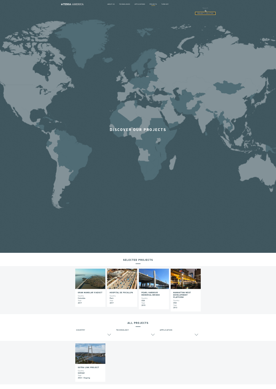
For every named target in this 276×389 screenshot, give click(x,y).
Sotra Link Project (88, 367)
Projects (153, 4)
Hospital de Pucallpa (121, 293)
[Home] (72, 4)
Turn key (165, 4)
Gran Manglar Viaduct (90, 293)
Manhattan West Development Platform (182, 295)
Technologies (124, 4)
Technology (122, 330)
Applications (140, 4)
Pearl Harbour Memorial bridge (150, 294)
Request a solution (205, 13)
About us (111, 4)
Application (166, 330)
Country (80, 330)
